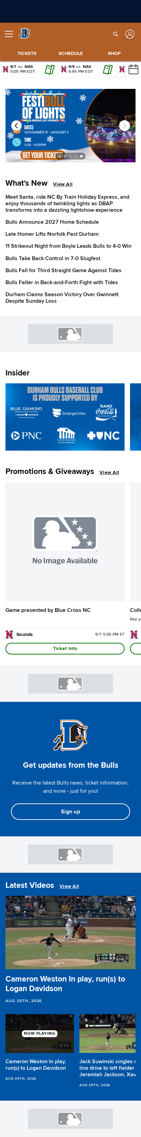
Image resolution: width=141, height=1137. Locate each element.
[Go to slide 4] (76, 156)
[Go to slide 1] (59, 156)
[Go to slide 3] (70, 156)
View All (63, 184)
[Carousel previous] (16, 125)
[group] (70, 932)
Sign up (70, 811)
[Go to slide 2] (65, 156)
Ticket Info (65, 648)
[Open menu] (11, 34)
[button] (116, 34)
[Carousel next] (124, 125)
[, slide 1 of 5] (70, 128)
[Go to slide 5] (81, 156)
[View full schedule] (133, 69)
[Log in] (129, 34)
